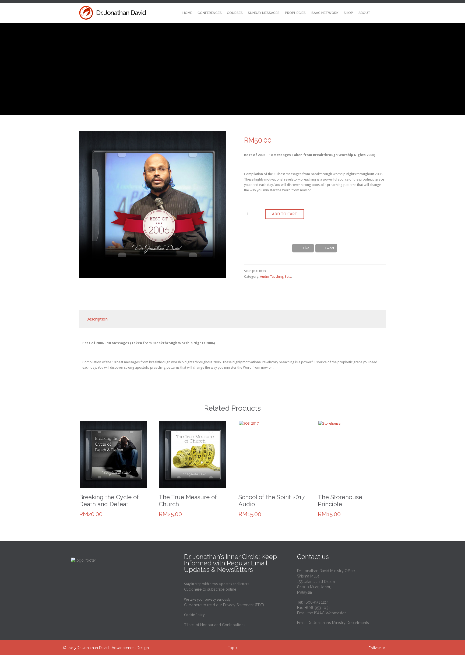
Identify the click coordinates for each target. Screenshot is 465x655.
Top (231, 648)
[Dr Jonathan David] (112, 13)
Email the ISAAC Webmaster (321, 613)
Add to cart (284, 214)
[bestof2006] (152, 204)
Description (97, 319)
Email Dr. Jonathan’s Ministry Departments (333, 623)
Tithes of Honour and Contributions (214, 625)
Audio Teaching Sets (275, 276)
